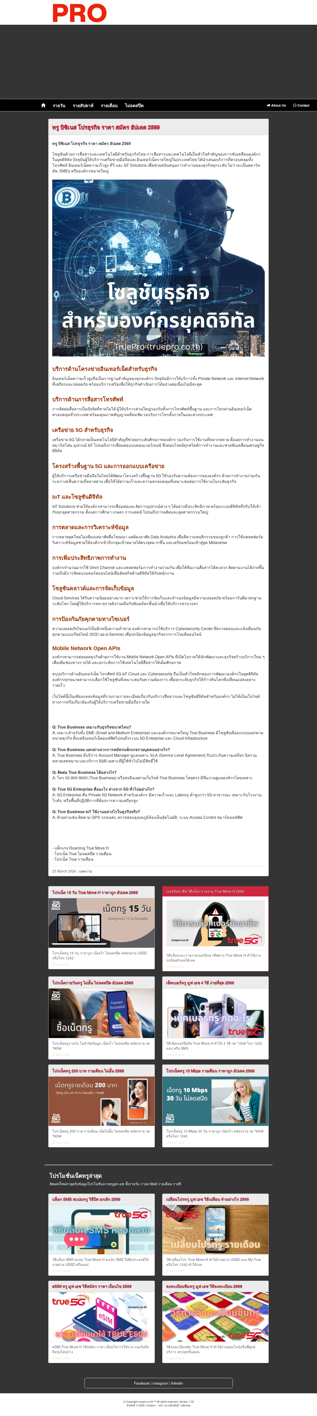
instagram (160, 1383)
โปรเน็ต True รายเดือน (73, 859)
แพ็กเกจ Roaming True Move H (81, 848)
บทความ (85, 871)
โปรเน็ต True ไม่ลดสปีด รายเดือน (82, 853)
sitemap (185, 1405)
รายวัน (59, 105)
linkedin (177, 1383)
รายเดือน (109, 105)
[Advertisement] (158, 61)
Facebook (142, 1383)
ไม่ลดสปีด (134, 105)
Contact (302, 105)
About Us (278, 105)
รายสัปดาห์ (83, 105)
